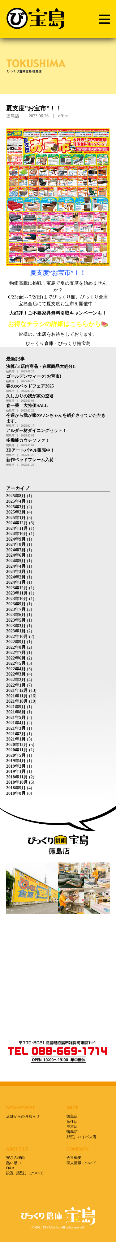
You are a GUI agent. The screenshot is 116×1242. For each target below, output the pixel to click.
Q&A (10, 1168)
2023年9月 (16, 604)
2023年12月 (17, 588)
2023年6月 (16, 614)
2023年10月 (17, 598)
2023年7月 (16, 609)
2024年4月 (16, 566)
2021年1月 (16, 739)
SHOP (73, 1107)
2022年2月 (16, 679)
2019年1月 (16, 771)
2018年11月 (17, 777)
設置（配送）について (24, 1173)
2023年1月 (16, 631)
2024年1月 (16, 582)
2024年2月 (16, 577)
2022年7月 (16, 652)
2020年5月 (16, 755)
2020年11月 (17, 750)
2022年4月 (16, 669)
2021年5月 (16, 717)
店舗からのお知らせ (23, 1116)
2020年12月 (17, 744)
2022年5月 (16, 663)
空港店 (72, 1126)
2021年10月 (17, 701)
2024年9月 (16, 539)
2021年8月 (16, 712)
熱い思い (13, 1163)
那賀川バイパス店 (81, 1137)
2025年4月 (16, 501)
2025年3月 (16, 507)
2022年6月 (16, 658)
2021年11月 (17, 696)
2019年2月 (16, 766)
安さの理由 (15, 1157)
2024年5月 (16, 560)
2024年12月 (17, 523)
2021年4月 (16, 722)
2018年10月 (17, 782)
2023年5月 (16, 620)
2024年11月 (17, 528)
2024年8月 (16, 544)
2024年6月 (16, 555)
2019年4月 (16, 760)
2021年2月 (16, 734)
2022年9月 (16, 641)
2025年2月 (16, 512)
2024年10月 (17, 533)
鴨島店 (72, 1132)
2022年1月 (16, 685)
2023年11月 (17, 593)
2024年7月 (16, 550)
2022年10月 (17, 636)
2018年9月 (16, 787)
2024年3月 (16, 571)
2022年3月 (16, 674)
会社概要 (74, 1157)
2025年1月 (16, 517)
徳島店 (72, 1116)
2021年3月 (16, 728)
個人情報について (81, 1163)
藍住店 (72, 1121)
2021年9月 (16, 706)
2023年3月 (16, 625)
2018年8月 (16, 793)
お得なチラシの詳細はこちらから (54, 324)
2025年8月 (16, 495)
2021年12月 (17, 690)
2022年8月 (16, 647)
